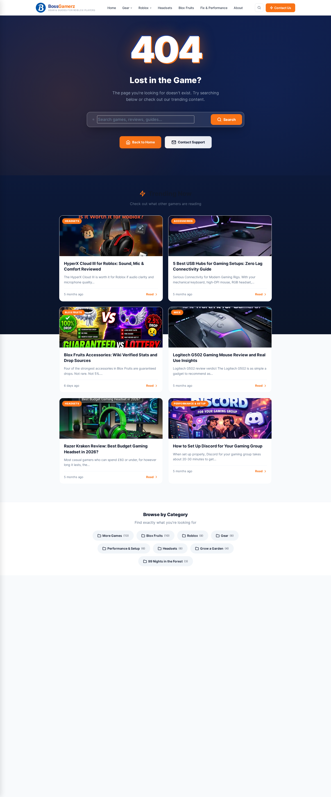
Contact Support (191, 142)
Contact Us (282, 8)
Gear (227, 535)
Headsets (173, 548)
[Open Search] (259, 7)
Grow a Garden (214, 548)
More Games (115, 535)
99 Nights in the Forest (168, 561)
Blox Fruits (158, 535)
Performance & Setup (126, 548)
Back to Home (143, 142)
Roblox (195, 535)
